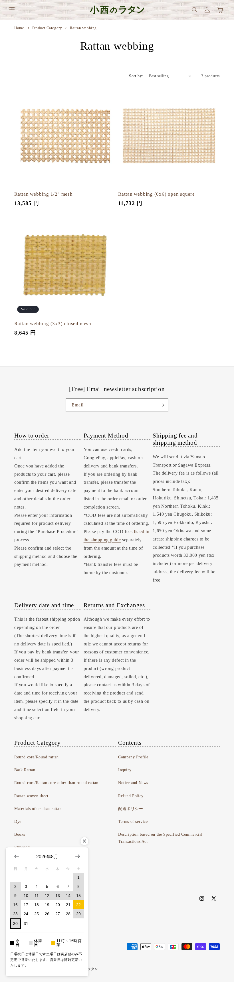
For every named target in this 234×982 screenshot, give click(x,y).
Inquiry (124, 770)
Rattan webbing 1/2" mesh (43, 194)
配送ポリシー (130, 809)
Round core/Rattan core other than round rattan (56, 783)
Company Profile (133, 757)
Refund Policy (131, 796)
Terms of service (133, 821)
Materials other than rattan (37, 809)
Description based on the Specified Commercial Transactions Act (160, 838)
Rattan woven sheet (31, 796)
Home (19, 28)
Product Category (47, 28)
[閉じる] (84, 841)
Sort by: (136, 76)
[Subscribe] (162, 405)
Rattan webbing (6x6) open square (156, 194)
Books (19, 834)
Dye (17, 821)
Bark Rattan (24, 770)
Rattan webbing (83, 28)
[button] (12, 9)
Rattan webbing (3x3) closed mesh (52, 323)
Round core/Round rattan (36, 757)
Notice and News (133, 783)
